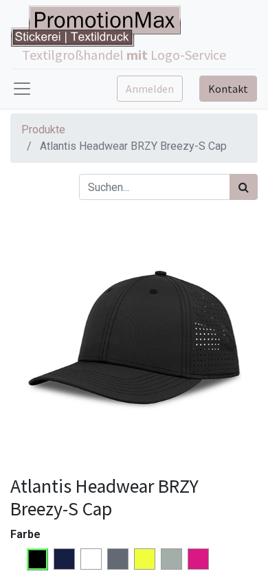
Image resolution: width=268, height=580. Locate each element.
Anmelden (150, 89)
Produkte (43, 129)
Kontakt (228, 89)
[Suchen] (244, 187)
